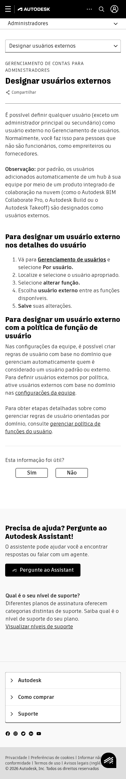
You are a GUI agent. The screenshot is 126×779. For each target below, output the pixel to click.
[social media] (23, 733)
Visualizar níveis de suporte (39, 626)
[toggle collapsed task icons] (89, 9)
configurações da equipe (45, 393)
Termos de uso (47, 763)
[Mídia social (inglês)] (23, 733)
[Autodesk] (35, 9)
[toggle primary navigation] (11, 9)
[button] (59, 23)
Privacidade (16, 757)
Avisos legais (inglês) (84, 763)
